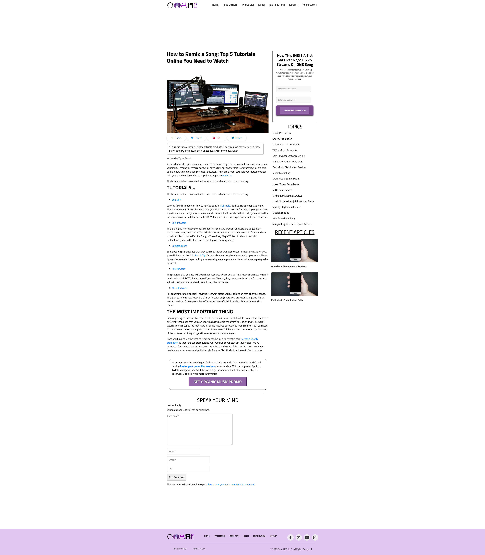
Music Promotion (281, 133)
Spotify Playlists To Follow (286, 207)
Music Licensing (280, 213)
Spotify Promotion (282, 139)
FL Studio (225, 206)
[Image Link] (182, 4)
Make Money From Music (285, 184)
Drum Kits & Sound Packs (285, 178)
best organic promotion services (197, 366)
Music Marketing (281, 173)
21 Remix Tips (199, 255)
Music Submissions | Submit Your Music (293, 201)
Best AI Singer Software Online (288, 156)
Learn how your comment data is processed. (231, 484)
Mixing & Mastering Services (287, 196)
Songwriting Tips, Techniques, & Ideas (292, 224)
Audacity (227, 175)
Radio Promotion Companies (287, 161)
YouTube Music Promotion (286, 144)
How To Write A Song (283, 218)
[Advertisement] (242, 29)
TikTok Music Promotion (285, 150)
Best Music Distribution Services (289, 167)
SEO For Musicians (282, 190)
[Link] (290, 537)
